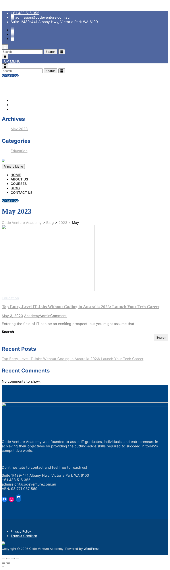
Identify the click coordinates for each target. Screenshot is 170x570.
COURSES (19, 184)
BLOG (15, 188)
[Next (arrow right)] (8, 563)
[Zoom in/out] (17, 558)
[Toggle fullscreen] (13, 558)
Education (19, 151)
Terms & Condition (24, 536)
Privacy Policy (21, 531)
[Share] (8, 558)
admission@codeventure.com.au (42, 17)
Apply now (10, 75)
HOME (16, 175)
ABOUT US (19, 179)
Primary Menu (13, 166)
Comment (58, 315)
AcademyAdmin (37, 315)
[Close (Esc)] (3, 558)
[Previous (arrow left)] (3, 563)
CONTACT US (22, 192)
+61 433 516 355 (25, 13)
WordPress (91, 548)
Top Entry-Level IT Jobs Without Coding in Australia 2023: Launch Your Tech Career (80, 306)
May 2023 (19, 129)
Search (8, 331)
